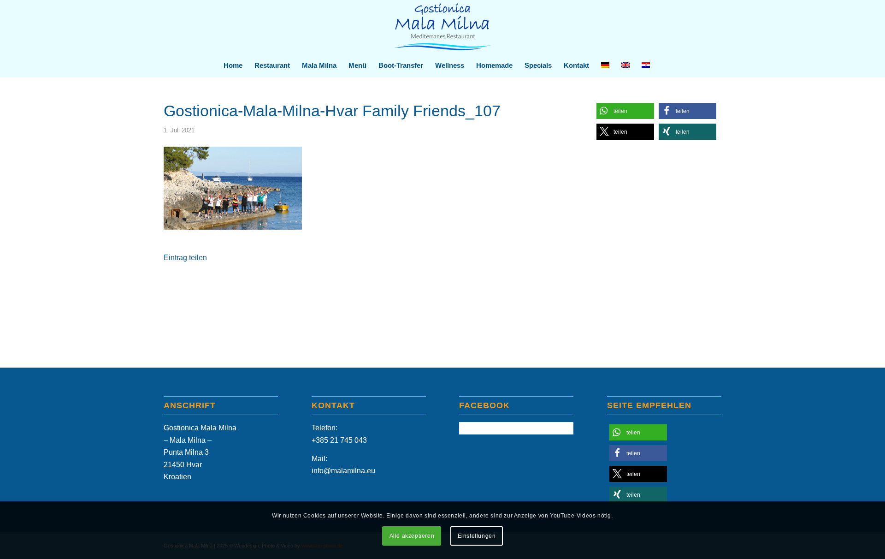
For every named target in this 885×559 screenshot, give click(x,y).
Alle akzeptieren (412, 536)
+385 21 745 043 (339, 440)
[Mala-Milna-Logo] (442, 27)
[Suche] (661, 65)
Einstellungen (477, 536)
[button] (625, 111)
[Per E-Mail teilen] (483, 285)
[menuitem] (233, 65)
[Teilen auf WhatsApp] (355, 285)
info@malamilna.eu (343, 471)
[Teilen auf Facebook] (228, 285)
